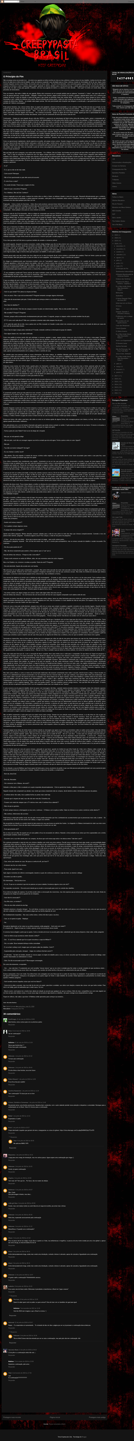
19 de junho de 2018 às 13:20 (29, 1299)
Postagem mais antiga (97, 1417)
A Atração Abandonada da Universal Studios (124, 275)
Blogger (84, 1437)
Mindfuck (115, 176)
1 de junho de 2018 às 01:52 (23, 1056)
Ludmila (11, 1286)
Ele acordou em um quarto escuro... (122, 322)
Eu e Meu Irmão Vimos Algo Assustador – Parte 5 (123, 288)
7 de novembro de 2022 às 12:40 (30, 1308)
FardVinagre (12, 1019)
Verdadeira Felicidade (119, 545)
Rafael (10, 1116)
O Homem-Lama (121, 343)
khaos (10, 1251)
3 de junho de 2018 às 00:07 (23, 1189)
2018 (116, 243)
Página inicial (55, 1417)
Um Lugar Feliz (117, 457)
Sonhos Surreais (121, 346)
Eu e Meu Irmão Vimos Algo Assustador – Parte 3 (123, 358)
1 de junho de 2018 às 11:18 (30, 1091)
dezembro (119, 246)
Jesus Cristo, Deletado (123, 354)
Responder (11, 1024)
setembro (119, 254)
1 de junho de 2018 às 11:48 (37, 1102)
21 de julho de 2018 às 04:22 (28, 1350)
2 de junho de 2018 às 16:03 (23, 1166)
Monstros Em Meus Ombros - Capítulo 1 (123, 282)
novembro (119, 249)
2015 (116, 381)
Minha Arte (119, 293)
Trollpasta (115, 179)
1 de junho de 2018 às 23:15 (24, 1155)
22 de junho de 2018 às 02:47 (24, 1322)
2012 (116, 390)
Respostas (13, 1137)
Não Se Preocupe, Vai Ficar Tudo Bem (123, 350)
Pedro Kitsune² (13, 1079)
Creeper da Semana (119, 166)
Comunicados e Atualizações (121, 162)
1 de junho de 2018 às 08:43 (23, 1067)
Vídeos (114, 186)
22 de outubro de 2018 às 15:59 (24, 1361)
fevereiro (119, 369)
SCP (113, 214)
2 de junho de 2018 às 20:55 (22, 1178)
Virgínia (11, 1178)
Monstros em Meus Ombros (121, 207)
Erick (10, 1127)
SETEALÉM (116, 430)
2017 (116, 376)
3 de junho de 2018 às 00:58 (26, 1203)
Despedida (124, 416)
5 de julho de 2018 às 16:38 (28, 1335)
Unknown (11, 1056)
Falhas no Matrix (117, 197)
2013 (116, 387)
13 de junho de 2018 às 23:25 (23, 1286)
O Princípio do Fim (122, 268)
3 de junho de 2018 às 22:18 (21, 1238)
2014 (116, 384)
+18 (113, 159)
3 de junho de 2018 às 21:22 (23, 1226)
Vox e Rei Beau (117, 224)
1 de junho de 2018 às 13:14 (21, 1116)
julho (118, 260)
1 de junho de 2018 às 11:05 (27, 1079)
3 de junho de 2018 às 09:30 (23, 1215)
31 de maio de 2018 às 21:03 (24, 1042)
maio (118, 266)
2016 (116, 379)
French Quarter (121, 328)
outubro (119, 252)
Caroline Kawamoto (14, 1091)
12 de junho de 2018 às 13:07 (24, 1275)
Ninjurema (11, 1155)
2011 (116, 393)
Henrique (16, 1299)
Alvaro (10, 1238)
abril (118, 363)
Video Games (116, 183)
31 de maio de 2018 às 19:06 (26, 1019)
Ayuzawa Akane (13, 1350)
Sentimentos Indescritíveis (124, 271)
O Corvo (118, 306)
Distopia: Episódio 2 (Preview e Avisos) (123, 312)
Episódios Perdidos (118, 173)
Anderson (11, 1189)
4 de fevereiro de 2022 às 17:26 (21, 1373)
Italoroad (11, 1322)
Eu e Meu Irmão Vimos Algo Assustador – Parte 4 (123, 336)
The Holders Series (118, 221)
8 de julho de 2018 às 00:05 (25, 1140)
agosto (118, 257)
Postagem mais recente (12, 1417)
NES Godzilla (116, 211)
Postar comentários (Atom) (57, 1424)
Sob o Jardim (116, 217)
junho (118, 263)
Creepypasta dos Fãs (17, 1008)
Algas (118, 309)
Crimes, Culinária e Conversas (18, 1102)
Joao (15, 1140)
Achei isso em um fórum (124, 303)
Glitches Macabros (118, 200)
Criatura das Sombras (123, 279)
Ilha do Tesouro (117, 204)
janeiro (118, 372)
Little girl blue (12, 1203)
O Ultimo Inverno (121, 331)
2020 (116, 238)
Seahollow (119, 295)
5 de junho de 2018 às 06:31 (21, 1251)
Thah (10, 1373)
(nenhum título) (126, 492)
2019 (116, 240)
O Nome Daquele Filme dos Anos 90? (123, 299)
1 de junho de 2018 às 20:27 (21, 1127)
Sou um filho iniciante (119, 403)
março (118, 366)
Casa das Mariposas (122, 325)
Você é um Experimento (124, 340)
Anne (10, 1031)
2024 (116, 235)
